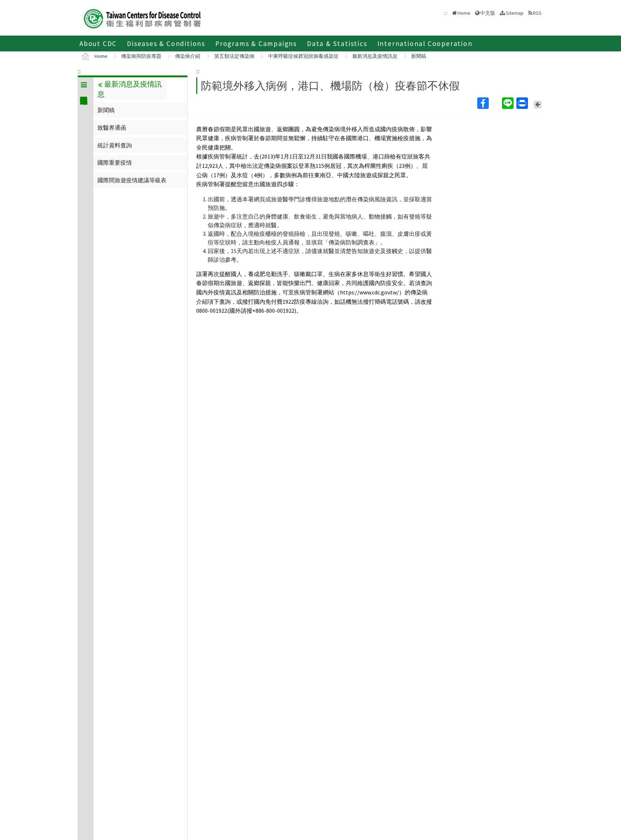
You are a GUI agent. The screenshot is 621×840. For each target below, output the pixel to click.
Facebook (489, 103)
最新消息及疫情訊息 (374, 56)
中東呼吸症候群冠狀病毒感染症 (303, 56)
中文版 (487, 12)
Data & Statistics (337, 43)
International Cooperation (425, 43)
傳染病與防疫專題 (141, 56)
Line (508, 103)
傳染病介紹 (187, 56)
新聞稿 (418, 56)
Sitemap (515, 13)
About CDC (98, 43)
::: (79, 71)
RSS (537, 13)
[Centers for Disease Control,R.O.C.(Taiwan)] (142, 18)
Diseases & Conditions (166, 43)
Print (523, 103)
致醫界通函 (111, 127)
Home (463, 13)
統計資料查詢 (114, 145)
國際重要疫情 (114, 162)
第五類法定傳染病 (234, 56)
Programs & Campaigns (256, 43)
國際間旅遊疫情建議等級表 (131, 180)
